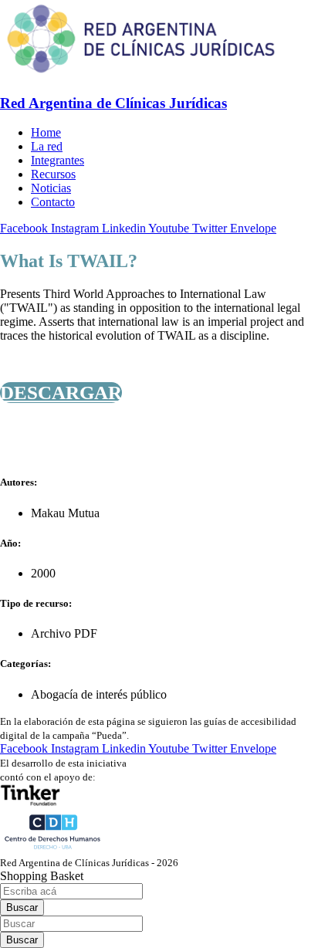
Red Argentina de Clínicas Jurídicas (113, 103)
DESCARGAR (61, 392)
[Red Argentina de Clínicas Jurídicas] (141, 73)
